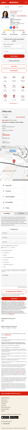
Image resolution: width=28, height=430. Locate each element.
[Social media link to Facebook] (11, 27)
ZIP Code (6, 51)
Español (3, 2)
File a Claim (14, 66)
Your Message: (5, 275)
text (6, 120)
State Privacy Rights (5, 409)
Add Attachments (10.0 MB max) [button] (14, 291)
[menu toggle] (25, 2)
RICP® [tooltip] (3, 320)
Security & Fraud (4, 401)
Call (3, 120)
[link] (14, 2)
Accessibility (3, 403)
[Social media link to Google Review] (17, 27)
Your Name (4, 233)
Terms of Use (3, 405)
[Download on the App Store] (5, 417)
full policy (17, 371)
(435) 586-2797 (6, 134)
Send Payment (14, 70)
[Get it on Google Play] (14, 417)
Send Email (14, 298)
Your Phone (4, 237)
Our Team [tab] (21, 213)
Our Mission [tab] (7, 213)
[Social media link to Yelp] (14, 27)
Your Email (4, 241)
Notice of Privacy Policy (5, 407)
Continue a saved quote (14, 60)
